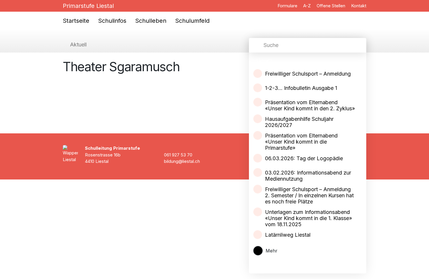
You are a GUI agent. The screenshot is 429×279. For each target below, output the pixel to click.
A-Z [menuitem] (307, 5)
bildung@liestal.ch (182, 161)
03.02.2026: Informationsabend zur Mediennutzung (308, 176)
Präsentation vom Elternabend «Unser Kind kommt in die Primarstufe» (301, 141)
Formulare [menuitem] (287, 5)
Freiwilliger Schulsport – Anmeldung (308, 74)
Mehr (272, 251)
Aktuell (78, 44)
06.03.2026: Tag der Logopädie (304, 158)
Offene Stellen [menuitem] (331, 5)
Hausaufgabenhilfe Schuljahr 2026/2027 (299, 122)
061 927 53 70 (178, 155)
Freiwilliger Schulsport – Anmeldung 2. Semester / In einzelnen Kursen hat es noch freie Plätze (309, 195)
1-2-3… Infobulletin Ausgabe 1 (301, 88)
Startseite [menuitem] (76, 20)
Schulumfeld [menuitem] (192, 20)
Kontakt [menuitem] (358, 5)
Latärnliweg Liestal (288, 235)
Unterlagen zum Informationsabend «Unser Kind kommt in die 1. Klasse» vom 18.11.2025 (308, 218)
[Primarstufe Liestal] (45, 13)
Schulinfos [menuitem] (112, 20)
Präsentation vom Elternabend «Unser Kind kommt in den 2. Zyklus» (310, 105)
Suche (271, 45)
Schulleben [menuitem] (150, 20)
